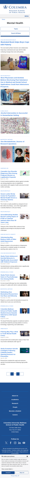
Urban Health (4, 328)
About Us (15, 395)
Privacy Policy (14, 475)
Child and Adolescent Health (8, 40)
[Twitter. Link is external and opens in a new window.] (6, 443)
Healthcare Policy (5, 75)
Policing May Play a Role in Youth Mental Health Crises (9, 333)
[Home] (15, 9)
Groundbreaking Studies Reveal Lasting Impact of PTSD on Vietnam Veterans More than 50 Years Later (9, 218)
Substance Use (4, 168)
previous (12, 374)
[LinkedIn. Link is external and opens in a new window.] (19, 443)
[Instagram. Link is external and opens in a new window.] (15, 443)
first (8, 374)
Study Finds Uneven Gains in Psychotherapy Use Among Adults (9, 277)
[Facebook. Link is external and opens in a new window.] (10, 443)
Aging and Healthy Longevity (8, 234)
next (18, 374)
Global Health (4, 111)
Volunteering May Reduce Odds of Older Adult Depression (8, 239)
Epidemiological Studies (7, 272)
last (22, 374)
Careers (15, 415)
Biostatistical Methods (7, 139)
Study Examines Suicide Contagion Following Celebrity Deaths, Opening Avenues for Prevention (9, 352)
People (15, 407)
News (3, 19)
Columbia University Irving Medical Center (15, 1)
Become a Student (15, 411)
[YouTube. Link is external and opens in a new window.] (24, 443)
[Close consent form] (27, 456)
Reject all (22, 472)
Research (15, 403)
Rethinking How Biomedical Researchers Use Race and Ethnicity (9, 294)
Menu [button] (27, 16)
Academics (15, 399)
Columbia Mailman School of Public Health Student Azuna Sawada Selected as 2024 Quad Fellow (9, 313)
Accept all (8, 472)
